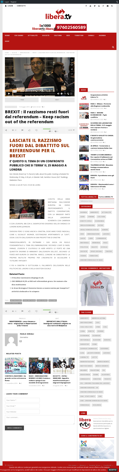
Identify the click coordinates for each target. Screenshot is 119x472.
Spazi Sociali (96, 251)
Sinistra (97, 379)
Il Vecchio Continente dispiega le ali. (28, 278)
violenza (97, 405)
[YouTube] (90, 6)
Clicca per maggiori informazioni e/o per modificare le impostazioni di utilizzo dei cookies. (74, 470)
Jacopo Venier (94, 353)
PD (104, 370)
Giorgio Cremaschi (88, 348)
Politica (84, 247)
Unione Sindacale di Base (91, 260)
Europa (107, 340)
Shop (7, 41)
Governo (104, 348)
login (10, 6)
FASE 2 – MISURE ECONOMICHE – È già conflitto (99, 115)
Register (14, 2)
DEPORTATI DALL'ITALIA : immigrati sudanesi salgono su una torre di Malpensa (57, 322)
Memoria (96, 242)
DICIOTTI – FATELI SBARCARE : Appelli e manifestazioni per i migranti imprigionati (61, 379)
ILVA (82, 353)
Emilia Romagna (87, 225)
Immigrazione (25, 52)
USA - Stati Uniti (87, 396)
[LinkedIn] (99, 6)
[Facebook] (86, 6)
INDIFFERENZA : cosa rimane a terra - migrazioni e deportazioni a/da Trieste (22, 322)
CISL (105, 327)
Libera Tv (84, 357)
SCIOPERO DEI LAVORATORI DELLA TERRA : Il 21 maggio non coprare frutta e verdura (101, 126)
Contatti (21, 6)
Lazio (82, 238)
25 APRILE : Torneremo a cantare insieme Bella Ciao (101, 147)
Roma (95, 374)
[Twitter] (95, 6)
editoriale (85, 340)
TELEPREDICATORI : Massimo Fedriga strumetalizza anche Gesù (102, 167)
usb (100, 396)
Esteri (100, 225)
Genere (105, 230)
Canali (91, 35)
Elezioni (97, 340)
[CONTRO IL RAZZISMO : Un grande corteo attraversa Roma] (16, 366)
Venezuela (84, 405)
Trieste (107, 379)
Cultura (58, 35)
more (70, 130)
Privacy (83, 465)
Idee (68, 35)
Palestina (94, 370)
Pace (105, 242)
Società (45, 35)
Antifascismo (86, 322)
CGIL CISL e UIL (86, 327)
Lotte (94, 357)
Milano (83, 370)
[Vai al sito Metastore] (96, 289)
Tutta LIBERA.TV (106, 197)
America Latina (98, 318)
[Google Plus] (103, 6)
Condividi (107, 465)
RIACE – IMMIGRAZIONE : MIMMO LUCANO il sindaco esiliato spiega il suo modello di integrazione (39, 379)
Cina (98, 327)
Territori (79, 35)
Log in (7, 2)
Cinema (91, 216)
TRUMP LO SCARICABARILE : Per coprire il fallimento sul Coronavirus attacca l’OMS (101, 157)
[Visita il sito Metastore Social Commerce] (59, 27)
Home (7, 35)
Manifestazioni (87, 361)
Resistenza (85, 374)
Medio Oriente (102, 366)
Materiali (84, 242)
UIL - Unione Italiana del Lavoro (95, 383)
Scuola (104, 247)
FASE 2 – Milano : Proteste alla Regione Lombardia (101, 105)
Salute (94, 247)
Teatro (109, 251)
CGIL (98, 322)
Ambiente (94, 212)
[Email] (108, 6)
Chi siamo (18, 35)
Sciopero (106, 374)
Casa (82, 216)
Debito (91, 331)
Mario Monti (103, 361)
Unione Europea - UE (13, 303)
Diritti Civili (86, 221)
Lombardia (101, 238)
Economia (99, 221)
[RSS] (112, 6)
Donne (100, 331)
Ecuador (96, 335)
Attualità (33, 35)
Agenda (102, 35)
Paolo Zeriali (36, 107)
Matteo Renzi (86, 366)
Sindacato (85, 379)
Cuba (82, 331)
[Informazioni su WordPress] (2, 2)
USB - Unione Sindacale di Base (93, 400)
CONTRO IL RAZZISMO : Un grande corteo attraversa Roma (15, 378)
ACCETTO (112, 470)
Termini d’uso (94, 465)
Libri (91, 238)
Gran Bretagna (29, 300)
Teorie (83, 256)
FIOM (95, 344)
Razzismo (52, 300)
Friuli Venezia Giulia (89, 230)
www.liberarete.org (102, 418)
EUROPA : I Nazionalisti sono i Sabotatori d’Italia (102, 185)
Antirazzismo (16, 300)
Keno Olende (42, 300)
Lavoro (106, 234)
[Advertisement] (96, 69)
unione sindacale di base (91, 392)
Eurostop (84, 344)
